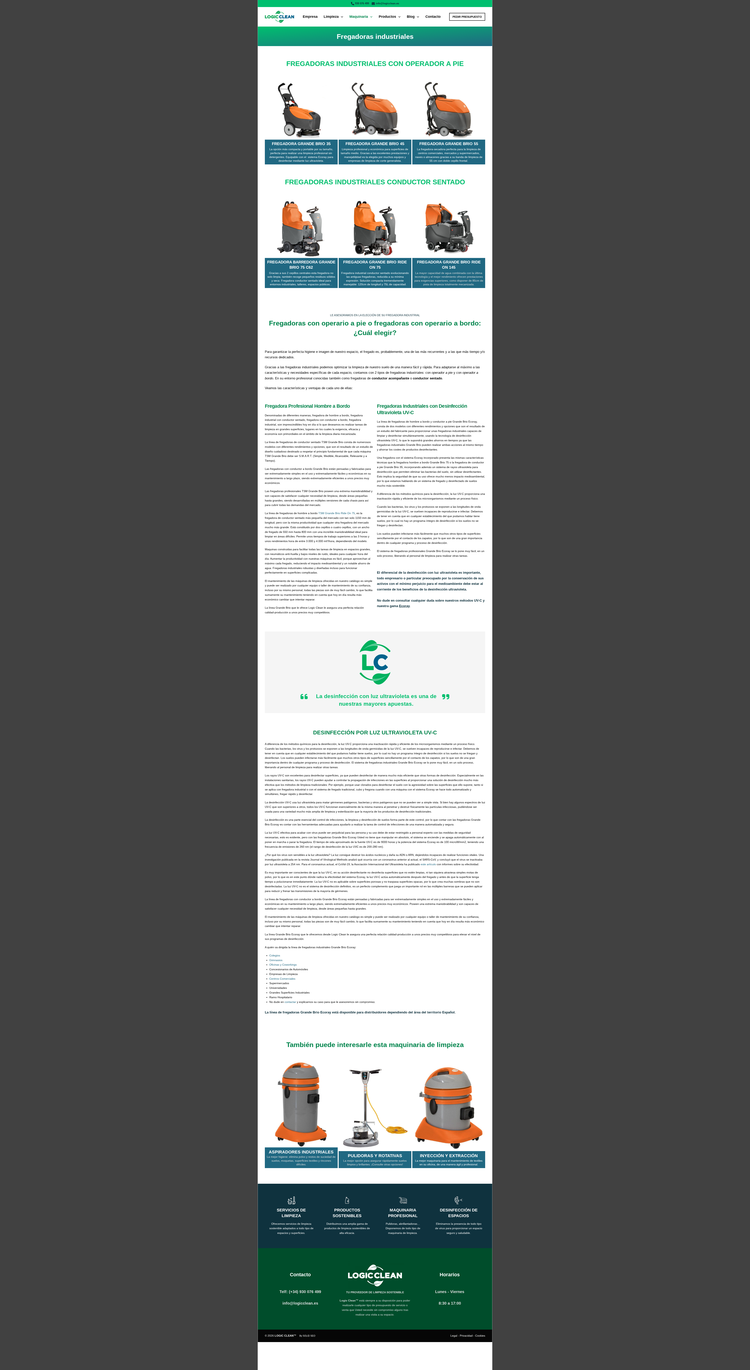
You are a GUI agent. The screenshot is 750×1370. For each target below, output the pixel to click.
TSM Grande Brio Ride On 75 (336, 513)
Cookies (480, 1335)
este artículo (428, 864)
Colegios (274, 955)
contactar (290, 1001)
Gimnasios (275, 960)
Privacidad (466, 1335)
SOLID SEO (309, 1335)
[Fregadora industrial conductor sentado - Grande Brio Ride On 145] (449, 228)
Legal (453, 1335)
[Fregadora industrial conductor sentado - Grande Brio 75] (375, 228)
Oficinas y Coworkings (283, 964)
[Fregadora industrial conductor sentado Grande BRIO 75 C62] (301, 228)
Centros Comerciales (282, 978)
